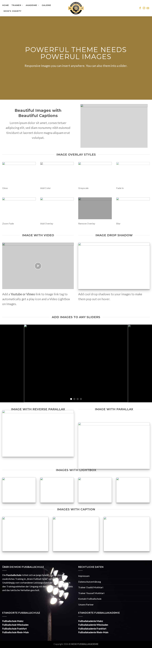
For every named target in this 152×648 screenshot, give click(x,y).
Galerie (46, 5)
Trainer (16, 5)
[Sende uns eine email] (148, 8)
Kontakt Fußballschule (89, 598)
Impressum (84, 575)
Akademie (31, 5)
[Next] (145, 363)
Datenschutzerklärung (89, 581)
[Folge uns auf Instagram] (144, 8)
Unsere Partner (86, 604)
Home (5, 5)
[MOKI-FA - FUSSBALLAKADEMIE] (76, 8)
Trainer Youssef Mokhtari (91, 593)
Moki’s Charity (12, 11)
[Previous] (7, 363)
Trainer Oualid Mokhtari (90, 587)
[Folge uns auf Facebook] (140, 8)
